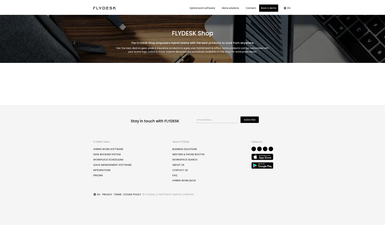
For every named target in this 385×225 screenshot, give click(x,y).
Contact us (180, 170)
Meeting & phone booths (188, 154)
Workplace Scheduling (108, 159)
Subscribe (250, 119)
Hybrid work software (203, 8)
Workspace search (184, 159)
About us (178, 165)
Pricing (98, 175)
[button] (253, 149)
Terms (118, 194)
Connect (251, 8)
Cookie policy (132, 194)
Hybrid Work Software (108, 149)
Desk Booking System (107, 154)
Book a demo (268, 8)
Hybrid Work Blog (184, 180)
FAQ (174, 175)
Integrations (102, 170)
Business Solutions (184, 149)
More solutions (231, 8)
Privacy (107, 194)
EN (288, 8)
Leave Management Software (112, 165)
